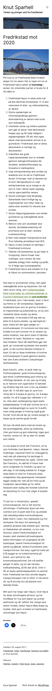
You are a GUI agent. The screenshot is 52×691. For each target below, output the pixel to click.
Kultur (16, 651)
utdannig (40, 664)
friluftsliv (7, 664)
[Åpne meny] (47, 7)
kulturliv (15, 664)
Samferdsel (25, 651)
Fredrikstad (8, 651)
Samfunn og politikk (40, 651)
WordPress (43, 685)
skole (33, 664)
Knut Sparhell (18, 7)
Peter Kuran (24, 664)
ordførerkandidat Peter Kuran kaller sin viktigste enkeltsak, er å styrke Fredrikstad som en (25, 293)
